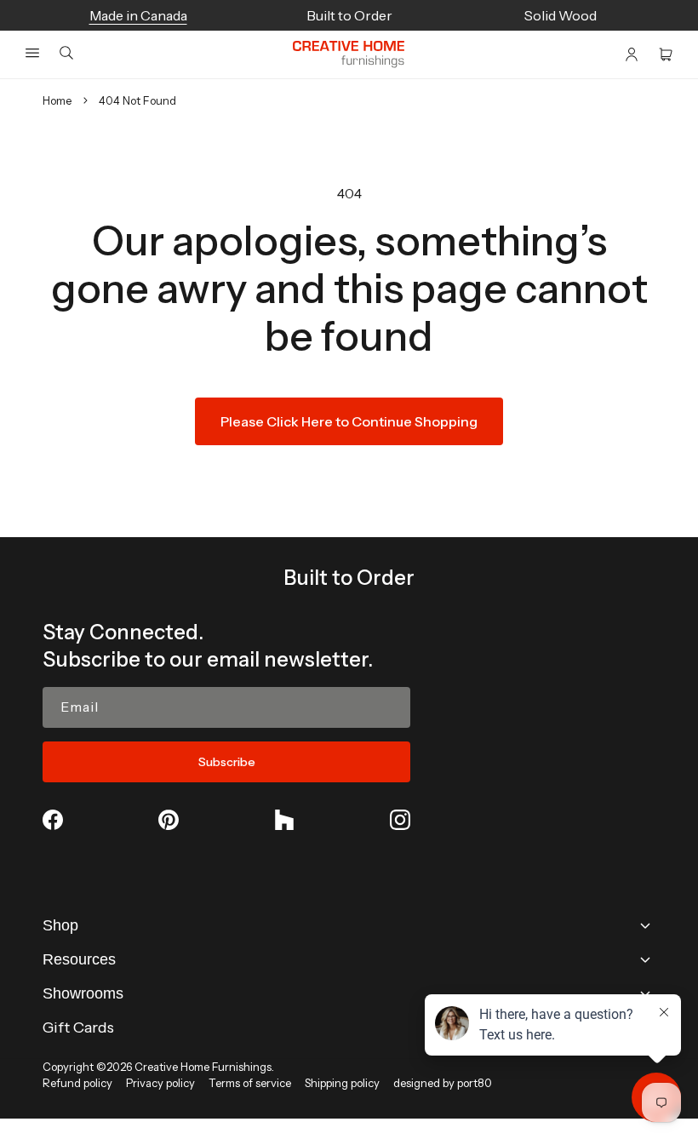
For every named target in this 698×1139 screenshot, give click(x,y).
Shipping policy (342, 1083)
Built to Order (349, 577)
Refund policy (77, 1083)
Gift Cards (78, 1027)
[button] (32, 53)
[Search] (66, 54)
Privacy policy (160, 1083)
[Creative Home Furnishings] (348, 54)
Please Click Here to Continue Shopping (349, 421)
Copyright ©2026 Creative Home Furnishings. (158, 1066)
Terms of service (250, 1083)
